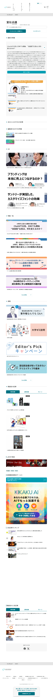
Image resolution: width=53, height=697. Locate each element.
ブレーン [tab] (40, 392)
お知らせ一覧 (9, 676)
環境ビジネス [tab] (29, 7)
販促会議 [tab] (13, 392)
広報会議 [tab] (26, 392)
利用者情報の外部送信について (33, 678)
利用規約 (14, 678)
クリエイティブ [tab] (22, 7)
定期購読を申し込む (26, 693)
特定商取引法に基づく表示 (30, 676)
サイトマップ (29, 679)
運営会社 (15, 676)
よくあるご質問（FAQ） (45, 678)
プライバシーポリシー (7, 678)
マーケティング (9, 14)
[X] (28, 648)
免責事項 (21, 676)
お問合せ (24, 679)
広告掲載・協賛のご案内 (41, 676)
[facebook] (25, 648)
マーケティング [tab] (14, 7)
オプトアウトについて (22, 678)
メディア (16, 14)
